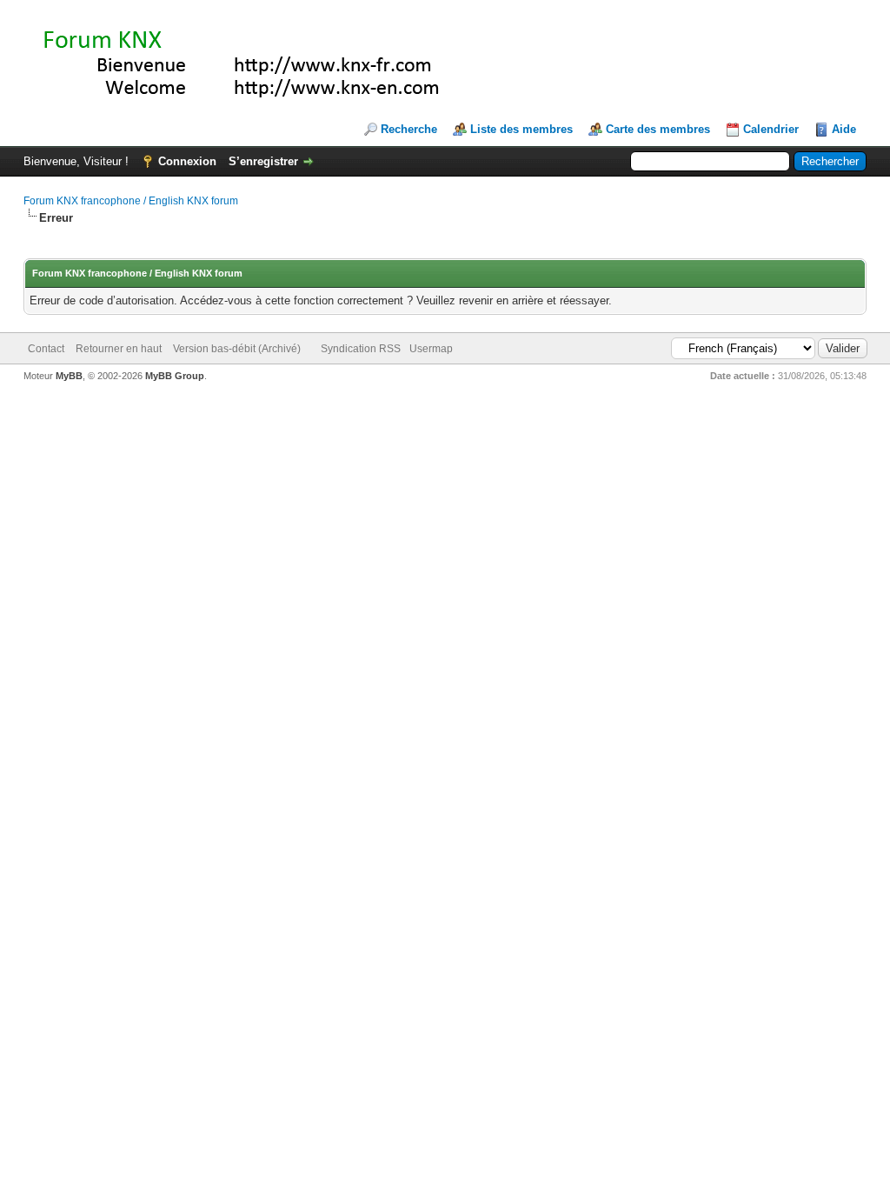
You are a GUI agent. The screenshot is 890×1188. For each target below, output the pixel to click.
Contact (46, 349)
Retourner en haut (119, 349)
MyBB (69, 375)
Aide (844, 129)
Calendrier (771, 129)
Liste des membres (521, 129)
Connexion (187, 161)
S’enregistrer (263, 161)
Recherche (409, 129)
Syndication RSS (361, 349)
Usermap (431, 349)
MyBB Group (174, 375)
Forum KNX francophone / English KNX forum (130, 201)
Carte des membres (658, 129)
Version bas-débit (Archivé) (237, 349)
